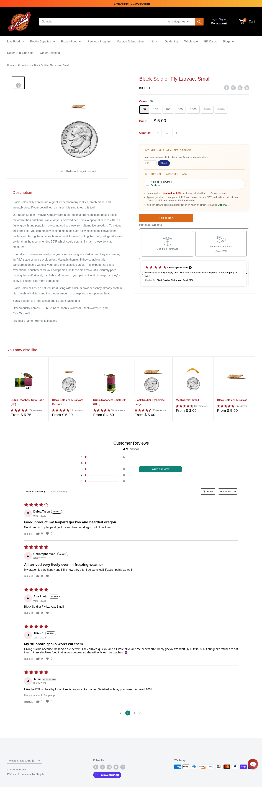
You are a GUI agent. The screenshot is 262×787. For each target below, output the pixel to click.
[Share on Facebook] (226, 87)
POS (9, 774)
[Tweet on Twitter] (240, 87)
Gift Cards (210, 41)
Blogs (226, 41)
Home (10, 65)
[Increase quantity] (176, 132)
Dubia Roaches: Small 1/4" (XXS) (109, 402)
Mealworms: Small (187, 399)
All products (24, 65)
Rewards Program (99, 41)
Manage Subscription (130, 41)
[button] (194, 273)
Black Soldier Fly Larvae (232, 399)
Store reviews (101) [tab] (61, 491)
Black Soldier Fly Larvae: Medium (67, 402)
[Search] (199, 22)
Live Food (13, 41)
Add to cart (165, 217)
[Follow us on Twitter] (102, 767)
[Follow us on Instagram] (109, 767)
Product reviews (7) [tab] (36, 491)
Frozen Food (69, 41)
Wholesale (191, 41)
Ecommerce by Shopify (31, 774)
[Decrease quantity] (157, 132)
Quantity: (145, 132)
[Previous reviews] (142, 273)
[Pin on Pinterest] (233, 87)
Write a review (160, 469)
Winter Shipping (50, 52)
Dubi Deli (145, 87)
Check (163, 163)
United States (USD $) (21, 760)
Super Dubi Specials (20, 52)
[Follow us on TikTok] (122, 767)
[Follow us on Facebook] (95, 767)
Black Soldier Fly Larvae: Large (150, 402)
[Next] (255, 389)
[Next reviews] (246, 273)
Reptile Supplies (40, 41)
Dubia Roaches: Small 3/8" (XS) (27, 402)
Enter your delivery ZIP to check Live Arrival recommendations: (176, 157)
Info (152, 41)
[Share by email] (246, 87)
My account (219, 23)
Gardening (171, 41)
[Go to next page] (141, 712)
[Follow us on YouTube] (116, 767)
